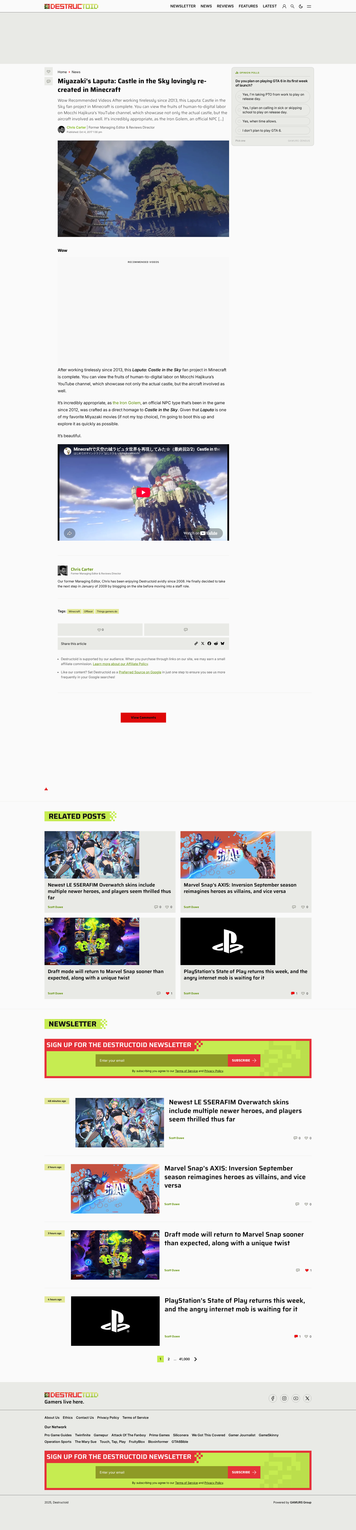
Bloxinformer (158, 1442)
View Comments (143, 717)
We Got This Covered (208, 1435)
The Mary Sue (85, 1442)
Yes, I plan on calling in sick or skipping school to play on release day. (272, 110)
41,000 (184, 1359)
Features (248, 6)
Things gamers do (107, 611)
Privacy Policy (213, 1071)
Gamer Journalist (241, 1435)
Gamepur (101, 1435)
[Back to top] (46, 788)
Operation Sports (57, 1442)
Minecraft (74, 611)
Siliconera (181, 1435)
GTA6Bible (180, 1442)
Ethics (68, 1417)
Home (62, 72)
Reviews (225, 6)
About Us (52, 1417)
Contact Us (85, 1417)
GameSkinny (269, 1435)
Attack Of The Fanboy (128, 1435)
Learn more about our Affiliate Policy (120, 664)
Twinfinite (82, 1435)
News (206, 6)
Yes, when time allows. (259, 121)
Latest (270, 6)
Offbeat (88, 611)
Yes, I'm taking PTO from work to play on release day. (273, 96)
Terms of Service (186, 1071)
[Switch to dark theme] (300, 6)
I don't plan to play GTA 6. (261, 130)
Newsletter (183, 6)
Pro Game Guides (58, 1435)
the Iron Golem (127, 402)
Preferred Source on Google (140, 672)
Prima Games (159, 1435)
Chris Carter (76, 127)
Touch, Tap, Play (113, 1442)
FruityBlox (137, 1442)
